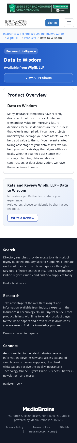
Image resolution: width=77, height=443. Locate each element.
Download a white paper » (20, 333)
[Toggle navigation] (69, 22)
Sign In (52, 22)
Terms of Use (41, 427)
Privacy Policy (14, 427)
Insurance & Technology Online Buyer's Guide (33, 34)
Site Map (65, 427)
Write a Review (22, 218)
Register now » (13, 383)
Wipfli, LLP (13, 38)
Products (30, 38)
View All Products (38, 78)
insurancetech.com (41, 431)
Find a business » (14, 283)
